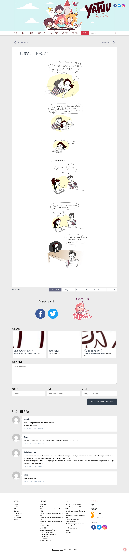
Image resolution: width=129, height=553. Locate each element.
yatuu (114, 290)
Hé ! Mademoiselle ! (72, 528)
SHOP (22, 33)
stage (95, 290)
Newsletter (99, 517)
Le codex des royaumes (47, 534)
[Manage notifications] (124, 549)
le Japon (42, 536)
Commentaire (17, 362)
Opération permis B (46, 530)
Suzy (26, 437)
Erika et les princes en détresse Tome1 (51, 509)
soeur (90, 290)
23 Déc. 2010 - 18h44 (31, 444)
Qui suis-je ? (42, 33)
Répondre (41, 428)
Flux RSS (98, 513)
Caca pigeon (54, 351)
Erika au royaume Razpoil (73, 504)
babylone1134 (30, 452)
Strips (15, 33)
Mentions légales (57, 550)
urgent (109, 290)
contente (72, 290)
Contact (65, 33)
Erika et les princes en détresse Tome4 (25, 353)
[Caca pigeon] (64, 339)
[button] (116, 33)
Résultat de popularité (93, 351)
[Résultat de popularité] (99, 339)
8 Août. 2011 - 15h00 (31, 466)
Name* (15, 389)
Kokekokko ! (69, 532)
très (105, 290)
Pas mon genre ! (71, 521)
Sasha (67, 530)
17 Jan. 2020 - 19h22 (31, 481)
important (79, 290)
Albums (31, 33)
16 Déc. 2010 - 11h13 (31, 428)
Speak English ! (44, 540)
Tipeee (84, 33)
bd (63, 290)
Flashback (43, 526)
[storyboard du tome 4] (29, 339)
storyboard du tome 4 (23, 351)
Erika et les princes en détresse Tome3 (95, 353)
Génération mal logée (72, 519)
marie (85, 290)
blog (66, 290)
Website (85, 389)
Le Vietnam (43, 538)
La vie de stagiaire (55, 290)
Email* (50, 389)
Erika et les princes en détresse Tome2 (51, 513)
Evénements (54, 33)
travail (100, 290)
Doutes (42, 507)
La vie (51, 353)
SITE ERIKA (75, 33)
